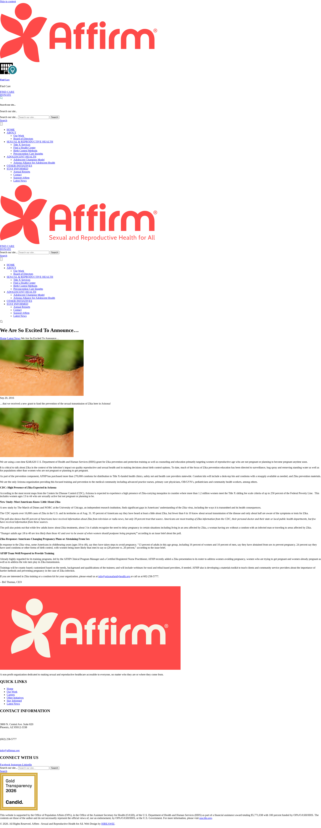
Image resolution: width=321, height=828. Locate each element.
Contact (17, 174)
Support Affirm (21, 177)
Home (3, 338)
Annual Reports (21, 171)
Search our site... (9, 117)
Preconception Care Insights (28, 153)
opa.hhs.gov (205, 818)
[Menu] (1, 124)
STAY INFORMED (17, 168)
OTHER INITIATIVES (19, 165)
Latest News (20, 180)
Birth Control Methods (25, 150)
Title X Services (21, 144)
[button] (3, 120)
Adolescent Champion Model (28, 159)
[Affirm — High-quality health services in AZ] (78, 61)
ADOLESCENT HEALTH (21, 156)
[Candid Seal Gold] (19, 809)
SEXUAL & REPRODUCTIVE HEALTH (30, 141)
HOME (11, 129)
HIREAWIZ (108, 823)
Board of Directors (23, 138)
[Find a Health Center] (8, 73)
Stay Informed (14, 700)
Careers (11, 694)
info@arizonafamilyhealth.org (114, 576)
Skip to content (8, 1)
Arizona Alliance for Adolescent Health (34, 162)
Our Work (18, 135)
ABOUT (11, 132)
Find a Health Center (24, 147)
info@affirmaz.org (10, 750)
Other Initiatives (15, 697)
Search (54, 117)
